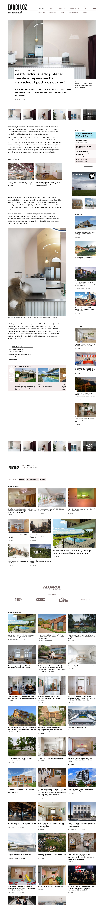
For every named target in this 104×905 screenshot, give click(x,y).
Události (85, 12)
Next (64, 375)
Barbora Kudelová (18, 349)
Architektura (41, 12)
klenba (42, 479)
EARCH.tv (62, 9)
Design (62, 12)
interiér (31, 70)
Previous (17, 375)
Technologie (52, 12)
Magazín (41, 9)
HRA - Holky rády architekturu (22, 347)
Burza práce (74, 9)
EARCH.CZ (17, 99)
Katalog (51, 9)
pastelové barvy (32, 479)
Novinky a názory (73, 12)
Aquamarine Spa (23, 366)
